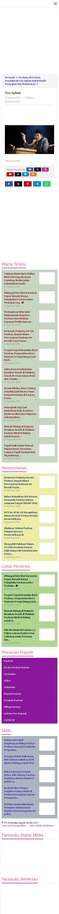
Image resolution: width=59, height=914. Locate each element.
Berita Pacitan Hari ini (16, 667)
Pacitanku (10, 674)
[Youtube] (10, 174)
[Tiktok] (18, 174)
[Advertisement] (29, 41)
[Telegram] (25, 174)
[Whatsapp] (47, 184)
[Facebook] (29, 169)
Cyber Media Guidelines (41, 825)
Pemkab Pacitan (13, 700)
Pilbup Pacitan (12, 707)
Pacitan (8, 661)
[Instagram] (45, 169)
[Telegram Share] (37, 184)
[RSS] (33, 174)
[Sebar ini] (9, 184)
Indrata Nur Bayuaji (15, 713)
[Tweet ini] (18, 184)
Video (7, 680)
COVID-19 (9, 720)
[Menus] (55, 4)
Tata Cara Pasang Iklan (14, 825)
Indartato (9, 687)
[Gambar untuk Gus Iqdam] (29, 115)
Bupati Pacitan (12, 693)
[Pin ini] (28, 184)
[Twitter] (37, 169)
